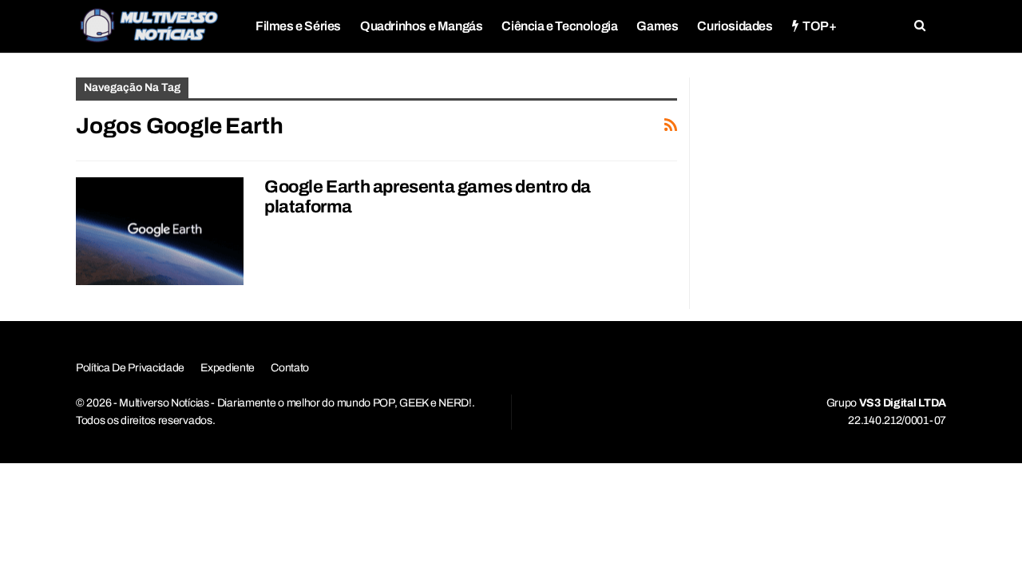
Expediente (227, 368)
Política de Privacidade (130, 368)
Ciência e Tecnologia (559, 26)
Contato (290, 368)
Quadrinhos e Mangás (421, 26)
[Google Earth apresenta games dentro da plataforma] (160, 230)
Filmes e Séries (298, 26)
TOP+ (819, 26)
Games (657, 26)
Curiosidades (734, 26)
